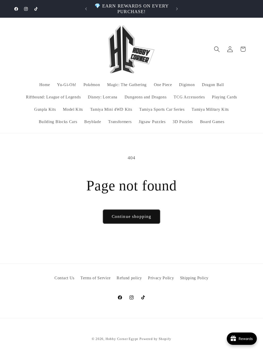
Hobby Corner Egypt (122, 339)
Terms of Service (95, 278)
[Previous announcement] (86, 8)
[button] (216, 49)
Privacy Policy (161, 278)
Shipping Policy (194, 278)
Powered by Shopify (155, 339)
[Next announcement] (177, 8)
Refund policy (129, 278)
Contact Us (64, 278)
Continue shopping (132, 216)
